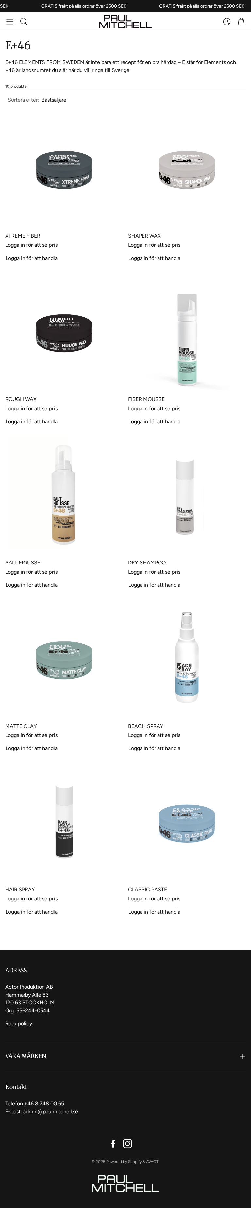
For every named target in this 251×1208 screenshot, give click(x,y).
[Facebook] (113, 1143)
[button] (9, 21)
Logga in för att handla (32, 258)
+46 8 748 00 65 (44, 1103)
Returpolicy (18, 1023)
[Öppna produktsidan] (64, 168)
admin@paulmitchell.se (50, 1111)
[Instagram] (127, 1143)
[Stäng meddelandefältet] (244, 5)
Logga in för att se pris (31, 245)
